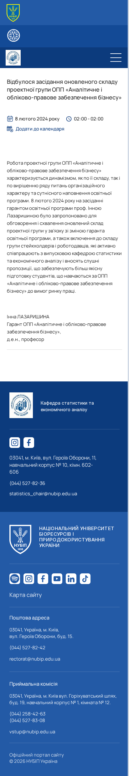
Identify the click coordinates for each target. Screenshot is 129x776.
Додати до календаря (40, 129)
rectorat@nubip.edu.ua (34, 659)
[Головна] (13, 13)
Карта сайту (25, 595)
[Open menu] (116, 58)
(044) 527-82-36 (27, 483)
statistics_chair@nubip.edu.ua (43, 493)
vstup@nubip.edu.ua (32, 731)
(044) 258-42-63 (27, 713)
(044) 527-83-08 (27, 720)
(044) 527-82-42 (27, 647)
